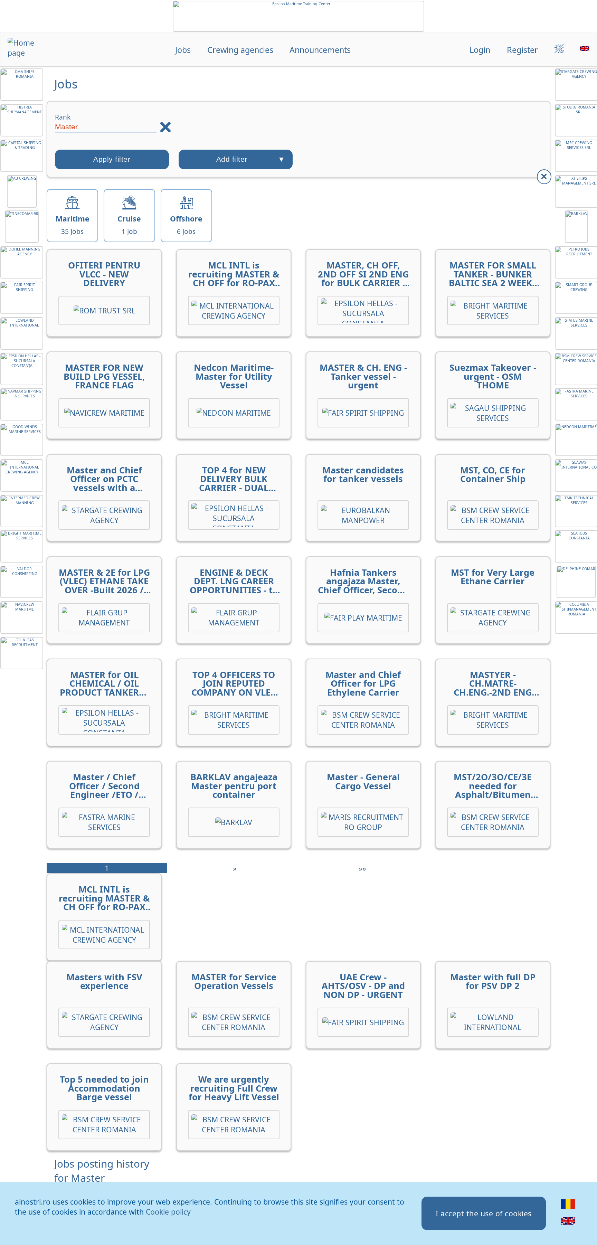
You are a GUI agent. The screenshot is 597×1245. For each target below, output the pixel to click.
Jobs (183, 49)
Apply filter (111, 159)
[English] (568, 1225)
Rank (62, 117)
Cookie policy (168, 1212)
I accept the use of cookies (484, 1213)
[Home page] (32, 50)
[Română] (568, 1209)
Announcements (320, 49)
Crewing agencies (240, 49)
